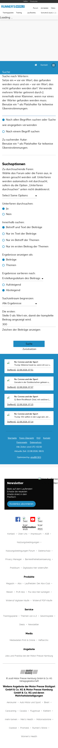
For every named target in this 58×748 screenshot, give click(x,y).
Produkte (33, 1)
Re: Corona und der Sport (26, 362)
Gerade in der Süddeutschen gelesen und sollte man (32, 382)
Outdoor (13, 728)
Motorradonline (43, 719)
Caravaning (10, 711)
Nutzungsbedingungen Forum (20, 551)
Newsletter (33, 624)
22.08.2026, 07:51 (25, 370)
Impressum (36, 534)
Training (19, 13)
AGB (47, 534)
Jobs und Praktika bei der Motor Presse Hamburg (29, 656)
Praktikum (15, 568)
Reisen (9, 592)
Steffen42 (11, 370)
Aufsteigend (13, 284)
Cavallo (23, 711)
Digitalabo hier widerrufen (35, 568)
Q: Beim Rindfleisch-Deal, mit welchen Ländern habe (32, 400)
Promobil (24, 728)
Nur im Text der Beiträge (21, 233)
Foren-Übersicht (26, 438)
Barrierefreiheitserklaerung (38, 559)
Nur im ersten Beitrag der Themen (27, 246)
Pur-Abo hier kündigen (39, 592)
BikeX (46, 702)
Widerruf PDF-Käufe (42, 600)
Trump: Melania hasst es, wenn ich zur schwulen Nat (32, 365)
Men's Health (27, 719)
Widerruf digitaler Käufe (17, 600)
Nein (9, 214)
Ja (7, 208)
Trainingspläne (8, 13)
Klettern (47, 711)
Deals (22, 624)
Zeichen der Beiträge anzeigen (21, 329)
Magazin (10, 583)
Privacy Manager (13, 559)
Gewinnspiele (46, 616)
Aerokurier (12, 702)
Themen (11, 265)
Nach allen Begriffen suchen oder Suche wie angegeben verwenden (29, 122)
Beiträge (11, 259)
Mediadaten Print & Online (22, 640)
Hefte (25, 1)
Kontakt (11, 534)
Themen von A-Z (29, 616)
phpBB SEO (35, 457)
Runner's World (39, 728)
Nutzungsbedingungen (28, 542)
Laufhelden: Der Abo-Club (37, 583)
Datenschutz (35, 443)
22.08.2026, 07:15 (25, 405)
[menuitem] (44, 65)
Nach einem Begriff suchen (23, 131)
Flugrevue (35, 711)
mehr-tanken (11, 719)
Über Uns (22, 534)
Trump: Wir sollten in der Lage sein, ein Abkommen (32, 417)
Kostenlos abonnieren (21, 503)
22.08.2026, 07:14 (25, 422)
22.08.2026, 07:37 (25, 387)
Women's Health (29, 736)
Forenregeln (22, 443)
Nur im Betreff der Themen (22, 240)
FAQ (38, 438)
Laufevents (31, 13)
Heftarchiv (43, 640)
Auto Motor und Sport (30, 702)
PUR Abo (20, 592)
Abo (19, 583)
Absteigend (13, 290)
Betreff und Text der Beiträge (24, 227)
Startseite (12, 438)
